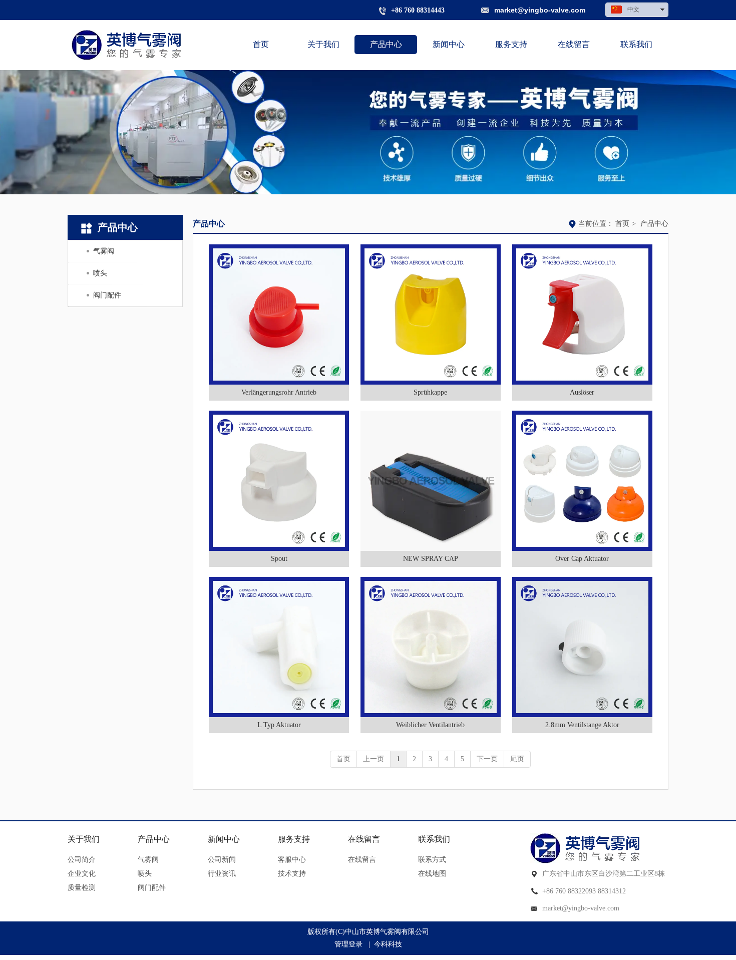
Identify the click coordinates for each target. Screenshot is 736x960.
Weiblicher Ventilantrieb (430, 725)
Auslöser (582, 392)
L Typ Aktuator (279, 725)
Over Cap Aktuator (582, 558)
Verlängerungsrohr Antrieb (278, 392)
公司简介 (82, 859)
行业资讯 (222, 873)
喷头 (145, 873)
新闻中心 (224, 839)
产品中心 (654, 223)
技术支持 (292, 873)
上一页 (373, 759)
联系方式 (432, 859)
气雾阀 (148, 859)
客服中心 (292, 859)
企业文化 (82, 873)
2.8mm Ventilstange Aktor (582, 725)
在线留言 (364, 839)
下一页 (487, 759)
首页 (622, 223)
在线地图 (432, 873)
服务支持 (294, 839)
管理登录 (348, 944)
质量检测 (82, 887)
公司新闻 (222, 859)
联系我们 (434, 839)
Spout (279, 558)
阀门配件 (152, 887)
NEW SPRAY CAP (430, 558)
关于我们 (84, 839)
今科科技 (388, 944)
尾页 (517, 759)
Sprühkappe (430, 392)
